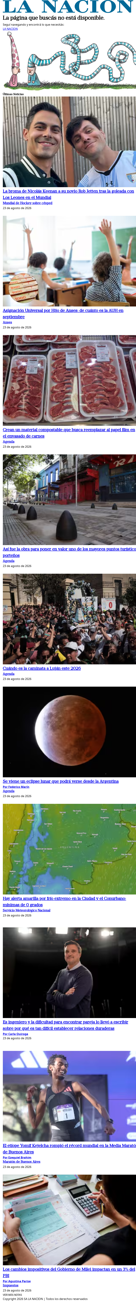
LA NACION (10, 29)
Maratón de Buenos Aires (21, 1162)
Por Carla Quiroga (15, 1034)
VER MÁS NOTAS (12, 1295)
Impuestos (10, 1285)
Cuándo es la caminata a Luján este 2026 (42, 668)
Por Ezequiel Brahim (17, 1157)
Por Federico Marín (16, 787)
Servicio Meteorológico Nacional (26, 910)
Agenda (8, 442)
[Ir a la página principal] (68, 12)
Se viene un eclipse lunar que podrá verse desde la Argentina (61, 781)
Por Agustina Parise (17, 1281)
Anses (7, 322)
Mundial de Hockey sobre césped (27, 203)
